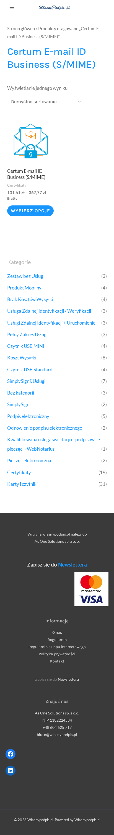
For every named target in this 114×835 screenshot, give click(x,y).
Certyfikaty (19, 472)
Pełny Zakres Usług (26, 334)
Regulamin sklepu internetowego (57, 646)
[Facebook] (10, 754)
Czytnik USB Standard (30, 369)
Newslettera (72, 565)
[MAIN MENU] (12, 7)
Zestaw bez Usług (25, 276)
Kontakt (57, 661)
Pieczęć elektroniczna (29, 460)
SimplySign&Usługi (26, 381)
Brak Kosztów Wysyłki (30, 299)
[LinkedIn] (10, 771)
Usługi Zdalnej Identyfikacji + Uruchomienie (51, 323)
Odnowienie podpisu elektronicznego (44, 428)
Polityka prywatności (57, 654)
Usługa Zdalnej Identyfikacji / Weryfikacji (49, 311)
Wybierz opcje (30, 210)
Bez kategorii (20, 393)
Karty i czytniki (22, 484)
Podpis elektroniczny (28, 416)
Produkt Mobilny (24, 288)
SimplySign (18, 404)
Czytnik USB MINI (25, 346)
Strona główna (21, 28)
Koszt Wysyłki (21, 358)
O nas (57, 632)
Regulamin (57, 639)
